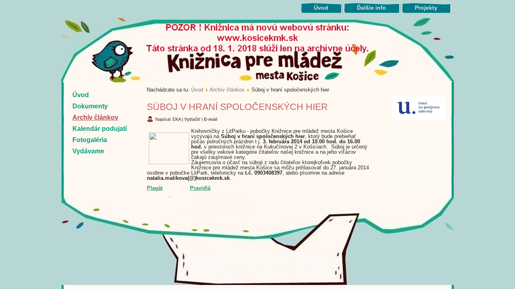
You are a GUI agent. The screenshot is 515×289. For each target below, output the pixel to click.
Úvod (321, 7)
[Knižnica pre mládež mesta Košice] (258, 283)
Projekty (426, 7)
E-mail (210, 119)
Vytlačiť (193, 119)
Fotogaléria (89, 139)
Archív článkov (95, 117)
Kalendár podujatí (99, 128)
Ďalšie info (371, 7)
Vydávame (88, 151)
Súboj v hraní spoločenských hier (237, 107)
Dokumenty (90, 106)
